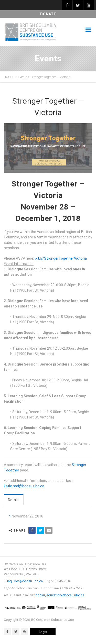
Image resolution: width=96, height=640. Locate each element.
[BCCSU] (30, 32)
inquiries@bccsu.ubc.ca (25, 581)
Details (13, 500)
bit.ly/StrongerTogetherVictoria (61, 258)
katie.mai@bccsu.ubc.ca (24, 486)
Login (43, 632)
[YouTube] (24, 631)
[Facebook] (7, 631)
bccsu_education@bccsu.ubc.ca (60, 595)
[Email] (48, 530)
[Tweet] (40, 530)
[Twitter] (15, 631)
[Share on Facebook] (32, 530)
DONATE (48, 14)
